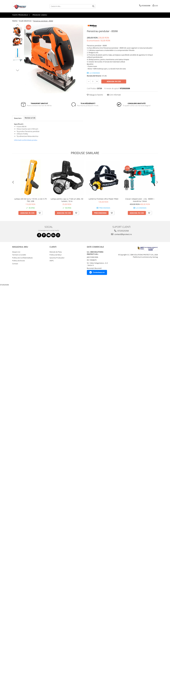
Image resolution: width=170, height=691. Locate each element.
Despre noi (16, 252)
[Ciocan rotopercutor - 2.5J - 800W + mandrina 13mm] (140, 178)
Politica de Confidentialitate (22, 258)
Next (17, 70)
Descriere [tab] (17, 118)
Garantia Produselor (57, 258)
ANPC (52, 260)
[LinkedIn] (53, 235)
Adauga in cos (114, 81)
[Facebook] (39, 235)
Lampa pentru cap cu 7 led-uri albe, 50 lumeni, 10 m (67, 200)
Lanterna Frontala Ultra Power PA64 (103, 199)
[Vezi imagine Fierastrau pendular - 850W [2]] (17, 53)
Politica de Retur (56, 255)
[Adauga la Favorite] (40, 213)
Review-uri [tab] (30, 118)
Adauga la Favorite (96, 95)
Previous (17, 25)
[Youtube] (48, 235)
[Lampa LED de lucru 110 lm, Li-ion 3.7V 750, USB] (30, 177)
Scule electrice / (26, 21)
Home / (15, 21)
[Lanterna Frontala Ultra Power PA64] (103, 178)
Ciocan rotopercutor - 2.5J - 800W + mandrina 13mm (139, 200)
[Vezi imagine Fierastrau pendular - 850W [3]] (17, 60)
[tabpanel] (53, 58)
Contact (15, 263)
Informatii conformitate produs (25, 140)
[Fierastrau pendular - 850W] (53, 58)
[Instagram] (58, 235)
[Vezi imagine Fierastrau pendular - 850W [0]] (17, 32)
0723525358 (123, 231)
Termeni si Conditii (19, 255)
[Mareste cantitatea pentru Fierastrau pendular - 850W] (97, 81)
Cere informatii (115, 95)
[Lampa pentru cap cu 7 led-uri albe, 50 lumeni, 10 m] (67, 177)
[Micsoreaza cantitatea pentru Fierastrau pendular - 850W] (89, 81)
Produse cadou (39, 15)
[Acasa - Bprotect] (24, 6)
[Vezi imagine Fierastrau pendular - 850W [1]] (17, 41)
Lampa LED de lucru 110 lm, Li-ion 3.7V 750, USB (30, 200)
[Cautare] (93, 6)
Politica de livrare (18, 260)
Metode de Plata (56, 252)
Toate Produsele (20, 15)
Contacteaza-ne (99, 272)
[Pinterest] (44, 235)
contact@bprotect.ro (123, 234)
